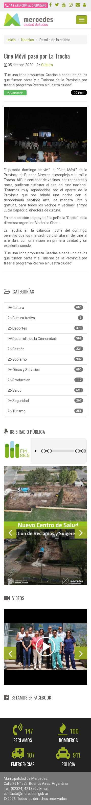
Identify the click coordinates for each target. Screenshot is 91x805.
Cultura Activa (46, 318)
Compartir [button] (16, 93)
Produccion (46, 380)
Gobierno (46, 359)
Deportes (46, 328)
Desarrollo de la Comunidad (46, 339)
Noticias (27, 40)
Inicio (12, 40)
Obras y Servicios (46, 370)
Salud (46, 390)
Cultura (47, 65)
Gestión (46, 349)
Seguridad (46, 401)
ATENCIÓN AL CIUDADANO (27, 5)
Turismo (46, 411)
